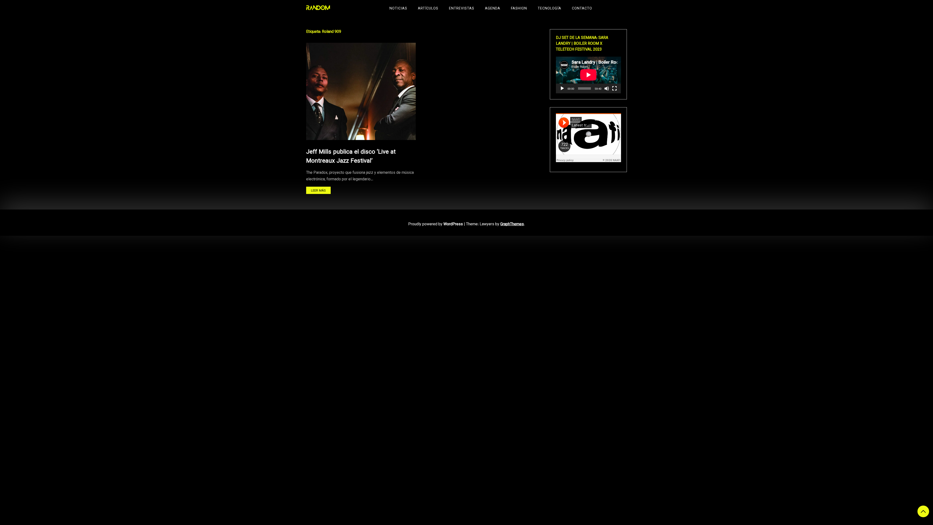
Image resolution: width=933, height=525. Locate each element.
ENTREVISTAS (461, 8)
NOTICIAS (398, 8)
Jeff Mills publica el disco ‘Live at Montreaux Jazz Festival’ (351, 157)
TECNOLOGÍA (549, 8)
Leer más (318, 190)
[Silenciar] (606, 88)
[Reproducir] (562, 88)
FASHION (519, 8)
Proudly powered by (435, 224)
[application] (588, 75)
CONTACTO (582, 8)
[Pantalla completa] (614, 88)
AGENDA (492, 8)
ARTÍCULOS (428, 8)
